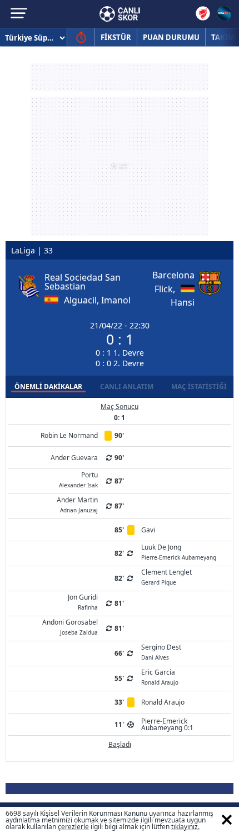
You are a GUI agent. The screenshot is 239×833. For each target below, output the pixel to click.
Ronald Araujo (163, 702)
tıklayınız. (185, 826)
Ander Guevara (74, 457)
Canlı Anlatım (126, 386)
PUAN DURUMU (171, 37)
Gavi (148, 530)
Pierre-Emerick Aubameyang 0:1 (167, 724)
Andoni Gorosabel (70, 626)
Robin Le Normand (69, 435)
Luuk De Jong (178, 551)
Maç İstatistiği (199, 386)
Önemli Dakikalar (48, 386)
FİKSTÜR (116, 37)
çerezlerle (73, 826)
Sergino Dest (161, 651)
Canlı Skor (119, 14)
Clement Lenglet (166, 576)
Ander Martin (77, 504)
